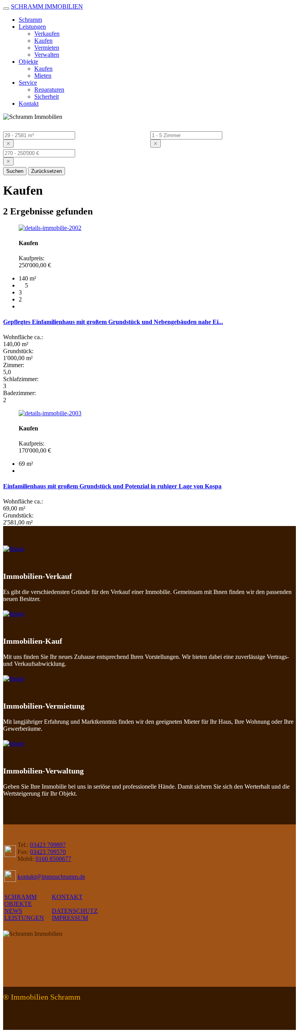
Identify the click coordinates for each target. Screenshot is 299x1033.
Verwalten (46, 54)
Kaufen (43, 40)
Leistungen (32, 26)
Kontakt (29, 103)
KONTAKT (67, 897)
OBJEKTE (18, 904)
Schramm (30, 19)
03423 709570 (48, 851)
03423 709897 (48, 844)
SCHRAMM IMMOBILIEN (47, 6)
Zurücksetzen (46, 171)
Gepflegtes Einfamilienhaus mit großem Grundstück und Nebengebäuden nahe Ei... (113, 322)
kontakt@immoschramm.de (51, 876)
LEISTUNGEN (24, 918)
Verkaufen (47, 33)
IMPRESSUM (70, 918)
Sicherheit (46, 96)
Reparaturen (49, 89)
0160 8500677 (53, 858)
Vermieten (46, 47)
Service (28, 82)
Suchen (14, 171)
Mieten (42, 75)
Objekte (28, 61)
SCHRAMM (20, 897)
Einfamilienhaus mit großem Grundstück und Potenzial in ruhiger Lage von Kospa (112, 486)
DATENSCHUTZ (75, 911)
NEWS (13, 911)
